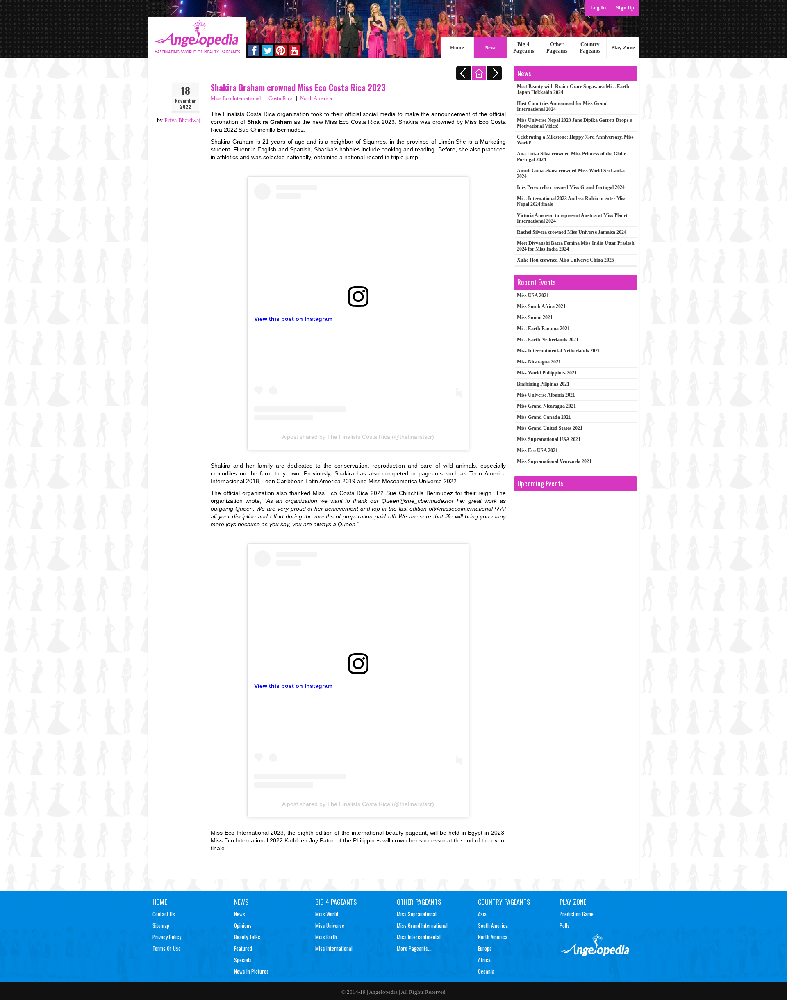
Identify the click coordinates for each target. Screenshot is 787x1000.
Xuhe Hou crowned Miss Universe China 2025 (565, 260)
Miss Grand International (422, 925)
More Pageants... (414, 948)
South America (493, 925)
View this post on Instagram (293, 318)
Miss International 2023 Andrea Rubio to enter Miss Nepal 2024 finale (571, 201)
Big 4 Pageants (523, 47)
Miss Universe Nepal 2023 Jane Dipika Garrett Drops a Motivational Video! (574, 123)
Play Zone (623, 47)
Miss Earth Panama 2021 (543, 328)
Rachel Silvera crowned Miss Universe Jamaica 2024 (571, 232)
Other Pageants (556, 47)
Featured (243, 948)
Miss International (334, 948)
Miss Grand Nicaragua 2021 (546, 406)
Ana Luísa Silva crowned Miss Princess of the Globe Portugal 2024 (571, 156)
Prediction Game (577, 914)
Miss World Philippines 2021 (547, 373)
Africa (484, 960)
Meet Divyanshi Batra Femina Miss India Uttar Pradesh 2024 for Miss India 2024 (576, 246)
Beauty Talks (247, 937)
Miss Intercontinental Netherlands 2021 (558, 351)
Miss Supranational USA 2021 (548, 439)
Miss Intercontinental (419, 937)
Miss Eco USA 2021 (537, 450)
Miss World (326, 914)
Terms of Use (166, 948)
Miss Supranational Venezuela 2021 (554, 461)
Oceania (486, 971)
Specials (243, 960)
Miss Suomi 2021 (535, 317)
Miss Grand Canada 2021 (544, 417)
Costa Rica (280, 98)
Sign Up (625, 8)
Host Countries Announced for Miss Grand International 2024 (562, 106)
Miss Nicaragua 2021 (539, 362)
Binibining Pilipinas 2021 (543, 384)
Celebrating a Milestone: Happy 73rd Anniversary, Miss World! (575, 140)
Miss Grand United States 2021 (549, 428)
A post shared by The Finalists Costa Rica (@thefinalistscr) (358, 437)
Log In (598, 8)
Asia (482, 914)
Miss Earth (326, 937)
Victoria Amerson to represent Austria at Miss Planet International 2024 (572, 218)
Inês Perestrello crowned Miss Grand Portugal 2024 (571, 187)
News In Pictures (251, 971)
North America (316, 98)
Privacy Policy (166, 937)
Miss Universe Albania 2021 (546, 395)
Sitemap (160, 925)
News (490, 47)
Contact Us (163, 914)
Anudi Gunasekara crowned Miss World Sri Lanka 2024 (571, 173)
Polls (565, 925)
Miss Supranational (417, 914)
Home (457, 47)
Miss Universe (329, 925)
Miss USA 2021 (533, 295)
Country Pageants (590, 47)
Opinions (243, 925)
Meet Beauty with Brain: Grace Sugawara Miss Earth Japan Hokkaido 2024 (573, 89)
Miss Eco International (236, 98)
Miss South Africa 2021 (541, 306)
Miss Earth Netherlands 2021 (547, 339)
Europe (485, 948)
